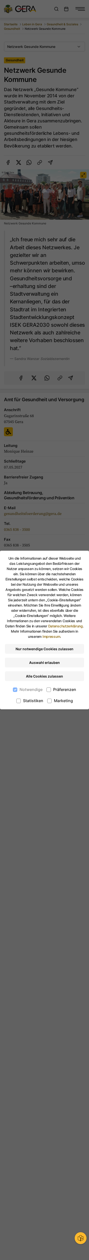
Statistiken (33, 700)
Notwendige (31, 689)
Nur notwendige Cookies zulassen (44, 649)
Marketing (63, 700)
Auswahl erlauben (44, 662)
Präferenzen (64, 689)
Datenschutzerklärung (65, 626)
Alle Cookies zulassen (44, 676)
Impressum (51, 636)
